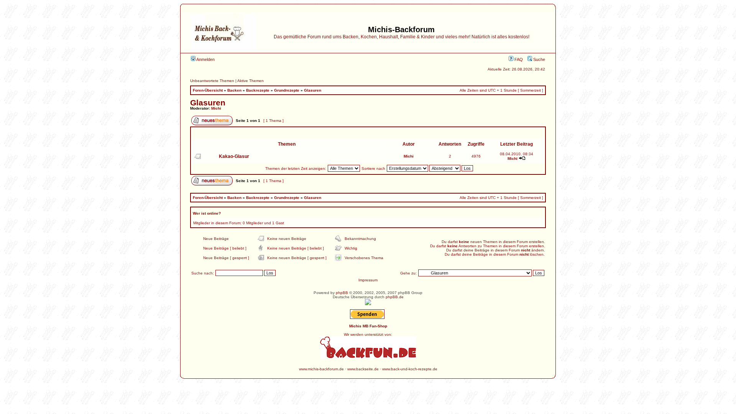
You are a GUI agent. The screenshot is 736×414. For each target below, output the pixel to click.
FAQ (518, 59)
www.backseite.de (363, 369)
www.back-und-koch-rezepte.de (409, 369)
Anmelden (205, 59)
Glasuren (312, 90)
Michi (216, 108)
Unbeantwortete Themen (212, 81)
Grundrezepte (286, 90)
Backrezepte (257, 90)
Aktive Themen (250, 81)
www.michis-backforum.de (321, 369)
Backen (234, 90)
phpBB (342, 293)
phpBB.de (395, 297)
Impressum (368, 280)
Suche (538, 59)
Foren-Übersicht (208, 90)
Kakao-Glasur (234, 156)
